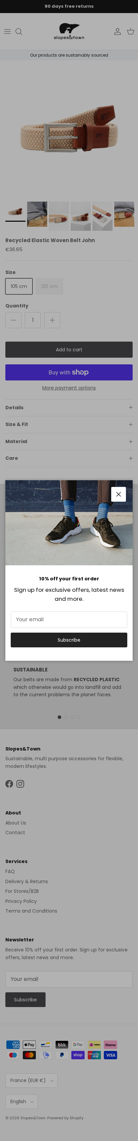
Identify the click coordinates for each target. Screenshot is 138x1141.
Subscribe (69, 640)
